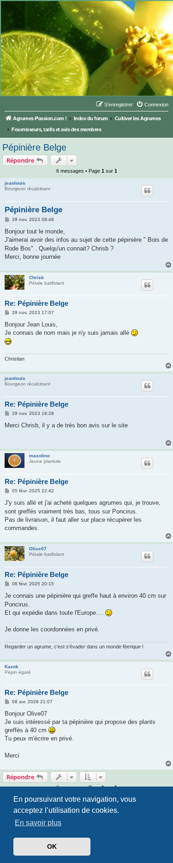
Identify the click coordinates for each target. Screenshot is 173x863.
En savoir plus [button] (38, 823)
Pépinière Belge (34, 147)
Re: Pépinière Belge (36, 303)
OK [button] (52, 846)
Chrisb (36, 277)
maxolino (39, 455)
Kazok (11, 666)
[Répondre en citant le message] (147, 190)
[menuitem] (152, 104)
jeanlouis (15, 183)
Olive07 (38, 548)
